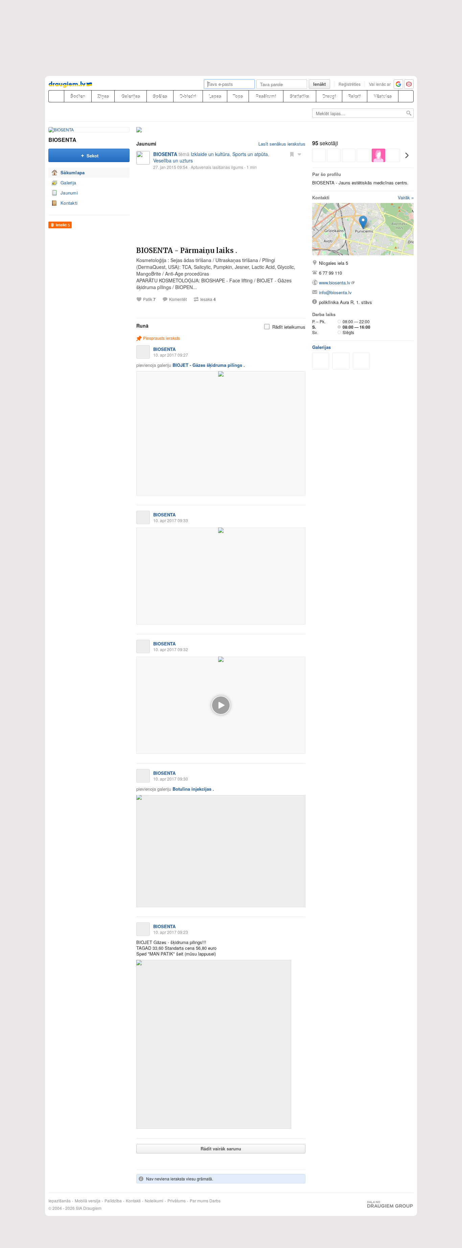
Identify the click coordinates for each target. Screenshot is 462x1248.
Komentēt (178, 299)
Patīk (149, 299)
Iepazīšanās (59, 1200)
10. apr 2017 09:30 (170, 779)
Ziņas (103, 96)
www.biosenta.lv (334, 282)
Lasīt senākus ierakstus (281, 144)
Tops (238, 96)
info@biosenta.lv (335, 292)
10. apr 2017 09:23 (170, 932)
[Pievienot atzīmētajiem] (292, 154)
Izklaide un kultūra (210, 154)
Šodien (77, 96)
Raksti (354, 96)
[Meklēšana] (406, 96)
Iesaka (208, 299)
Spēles (160, 96)
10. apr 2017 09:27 (170, 355)
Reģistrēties (350, 84)
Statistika (299, 96)
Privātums (176, 1200)
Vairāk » (406, 197)
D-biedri (188, 96)
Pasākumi (266, 96)
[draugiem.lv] (56, 96)
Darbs (215, 1200)
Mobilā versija (87, 1200)
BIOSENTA (62, 140)
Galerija (68, 182)
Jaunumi (69, 192)
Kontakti (69, 203)
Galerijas (130, 96)
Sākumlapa (73, 172)
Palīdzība (113, 1200)
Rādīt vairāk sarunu (221, 1148)
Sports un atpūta (250, 154)
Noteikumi (154, 1200)
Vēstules (383, 96)
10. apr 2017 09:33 (170, 520)
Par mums (199, 1200)
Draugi (329, 96)
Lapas (215, 96)
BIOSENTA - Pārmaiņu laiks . (186, 250)
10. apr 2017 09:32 (170, 649)
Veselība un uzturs (173, 160)
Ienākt (319, 84)
